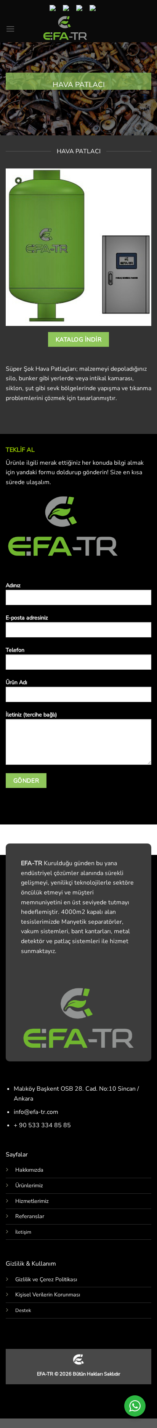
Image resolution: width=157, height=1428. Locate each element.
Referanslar (29, 1216)
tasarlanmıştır (96, 398)
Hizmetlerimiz (32, 1201)
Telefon (15, 650)
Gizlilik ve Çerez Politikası (46, 1279)
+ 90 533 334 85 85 (42, 1125)
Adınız (13, 585)
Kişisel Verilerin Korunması (47, 1294)
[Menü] (10, 28)
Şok (29, 369)
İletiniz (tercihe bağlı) (31, 714)
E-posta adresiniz (27, 617)
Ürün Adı (16, 682)
